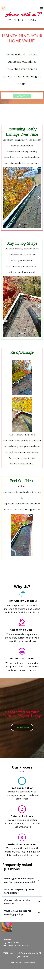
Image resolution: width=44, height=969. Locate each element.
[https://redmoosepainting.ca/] (3, 8)
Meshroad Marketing (27, 962)
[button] (41, 8)
